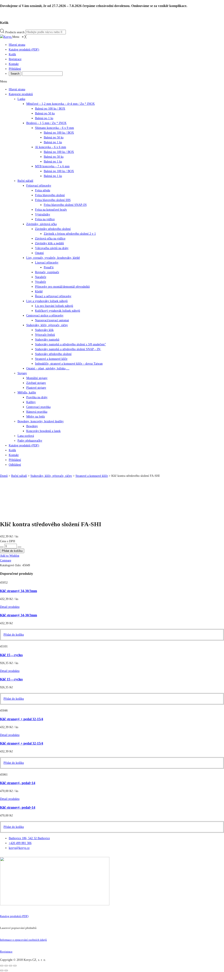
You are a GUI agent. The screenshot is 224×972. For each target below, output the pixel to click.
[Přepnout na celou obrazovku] (10, 965)
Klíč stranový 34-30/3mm (18, 591)
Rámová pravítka (36, 411)
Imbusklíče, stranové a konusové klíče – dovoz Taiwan (69, 363)
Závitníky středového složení (53, 229)
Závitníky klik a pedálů (49, 243)
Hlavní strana (17, 89)
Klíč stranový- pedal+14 (17, 783)
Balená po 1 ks (44, 118)
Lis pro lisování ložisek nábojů (54, 306)
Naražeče (40, 277)
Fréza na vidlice (45, 219)
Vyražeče (40, 281)
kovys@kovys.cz (19, 848)
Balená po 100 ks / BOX (50, 108)
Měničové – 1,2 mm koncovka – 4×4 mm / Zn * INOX (60, 103)
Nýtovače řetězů (45, 334)
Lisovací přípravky (46, 262)
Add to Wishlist (9, 555)
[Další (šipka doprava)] (6, 970)
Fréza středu (42, 190)
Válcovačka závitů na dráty (51, 248)
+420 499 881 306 (20, 843)
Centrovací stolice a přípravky (44, 315)
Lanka (21, 99)
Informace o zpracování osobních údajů (23, 939)
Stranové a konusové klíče (51, 358)
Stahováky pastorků (47, 339)
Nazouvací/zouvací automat (52, 320)
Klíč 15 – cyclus (11, 655)
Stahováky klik (44, 330)
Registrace (6, 951)
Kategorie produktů (21, 94)
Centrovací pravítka (38, 407)
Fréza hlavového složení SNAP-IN (65, 204)
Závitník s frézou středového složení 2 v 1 (70, 233)
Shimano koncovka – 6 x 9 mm (54, 127)
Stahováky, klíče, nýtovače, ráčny (47, 325)
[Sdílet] (6, 965)
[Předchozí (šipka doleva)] (2, 970)
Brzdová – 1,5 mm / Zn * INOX (46, 123)
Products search (14, 32)
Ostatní (39, 253)
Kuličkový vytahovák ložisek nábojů (57, 310)
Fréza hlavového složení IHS (53, 200)
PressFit (49, 267)
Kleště (39, 291)
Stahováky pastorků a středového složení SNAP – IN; (68, 349)
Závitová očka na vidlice (50, 238)
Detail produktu (9, 606)
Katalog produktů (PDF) (14, 916)
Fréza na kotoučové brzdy (51, 209)
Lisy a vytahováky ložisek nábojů (47, 301)
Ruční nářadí (25, 180)
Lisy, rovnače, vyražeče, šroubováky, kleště (53, 257)
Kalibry (31, 402)
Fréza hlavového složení (50, 195)
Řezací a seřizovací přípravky (53, 296)
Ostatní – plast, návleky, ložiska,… (47, 368)
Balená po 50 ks (45, 113)
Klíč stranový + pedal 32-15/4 (21, 719)
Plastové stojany (36, 387)
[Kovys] (6, 36)
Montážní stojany (36, 378)
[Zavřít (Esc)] (2, 965)
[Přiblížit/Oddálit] (15, 965)
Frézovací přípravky (38, 185)
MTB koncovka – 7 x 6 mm (52, 166)
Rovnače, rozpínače (47, 272)
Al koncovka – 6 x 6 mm (50, 147)
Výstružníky (42, 214)
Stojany (22, 373)
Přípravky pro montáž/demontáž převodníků (62, 286)
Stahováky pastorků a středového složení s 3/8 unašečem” (70, 344)
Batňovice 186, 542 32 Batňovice (29, 838)
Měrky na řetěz (35, 416)
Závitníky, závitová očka (41, 224)
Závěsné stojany (36, 383)
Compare (5, 560)
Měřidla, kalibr (27, 392)
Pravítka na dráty (36, 397)
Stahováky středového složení (53, 354)
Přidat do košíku (14, 634)
